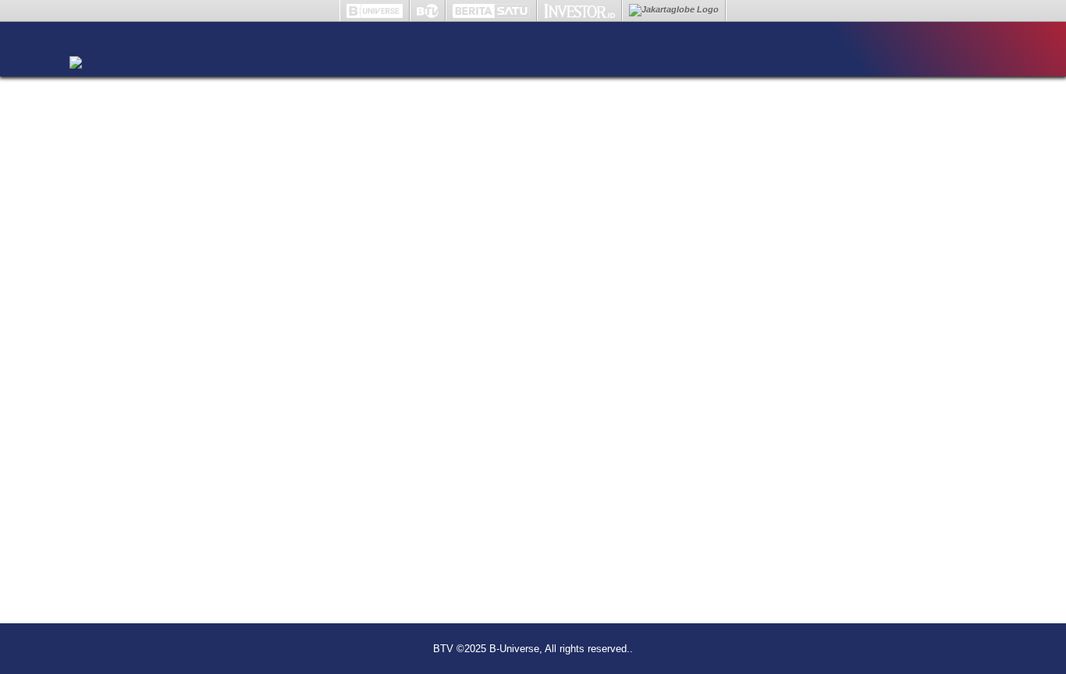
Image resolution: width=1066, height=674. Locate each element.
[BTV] (75, 43)
